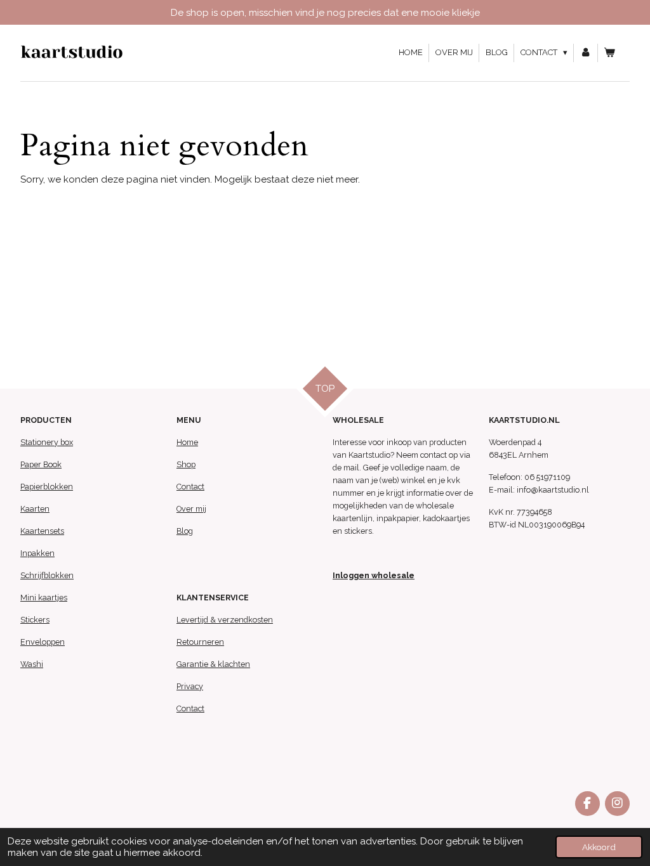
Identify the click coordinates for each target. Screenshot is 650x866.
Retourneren (200, 642)
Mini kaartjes (43, 597)
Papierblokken (46, 486)
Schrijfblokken (47, 575)
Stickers (35, 619)
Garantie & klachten (213, 664)
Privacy (189, 686)
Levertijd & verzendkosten (224, 619)
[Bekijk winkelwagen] (610, 53)
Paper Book (41, 464)
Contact (190, 486)
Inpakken (37, 553)
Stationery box (46, 442)
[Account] (586, 53)
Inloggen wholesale (374, 575)
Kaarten (35, 509)
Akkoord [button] (599, 847)
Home (187, 442)
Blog (184, 531)
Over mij (191, 509)
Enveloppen (42, 642)
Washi (31, 664)
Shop (186, 464)
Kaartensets (42, 531)
